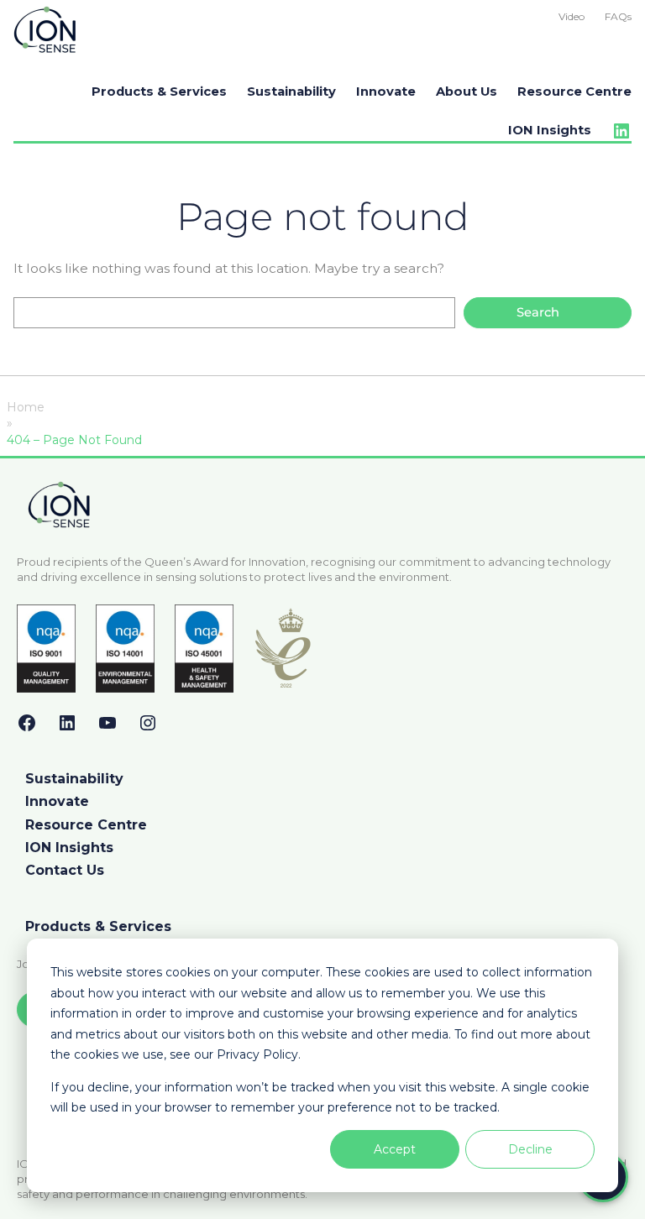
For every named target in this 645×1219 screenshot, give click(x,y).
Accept (395, 1149)
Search (538, 312)
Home (26, 407)
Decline (530, 1149)
